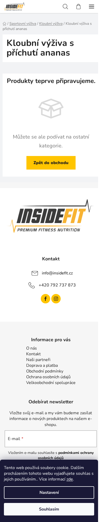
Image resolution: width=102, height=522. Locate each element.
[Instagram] (56, 298)
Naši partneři (38, 360)
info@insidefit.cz (57, 273)
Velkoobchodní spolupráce (51, 383)
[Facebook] (45, 298)
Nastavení (49, 492)
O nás (31, 348)
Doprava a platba (42, 365)
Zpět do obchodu (51, 163)
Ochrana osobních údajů (48, 377)
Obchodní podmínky (44, 371)
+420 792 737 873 (57, 285)
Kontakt (33, 354)
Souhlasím (49, 509)
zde (69, 479)
